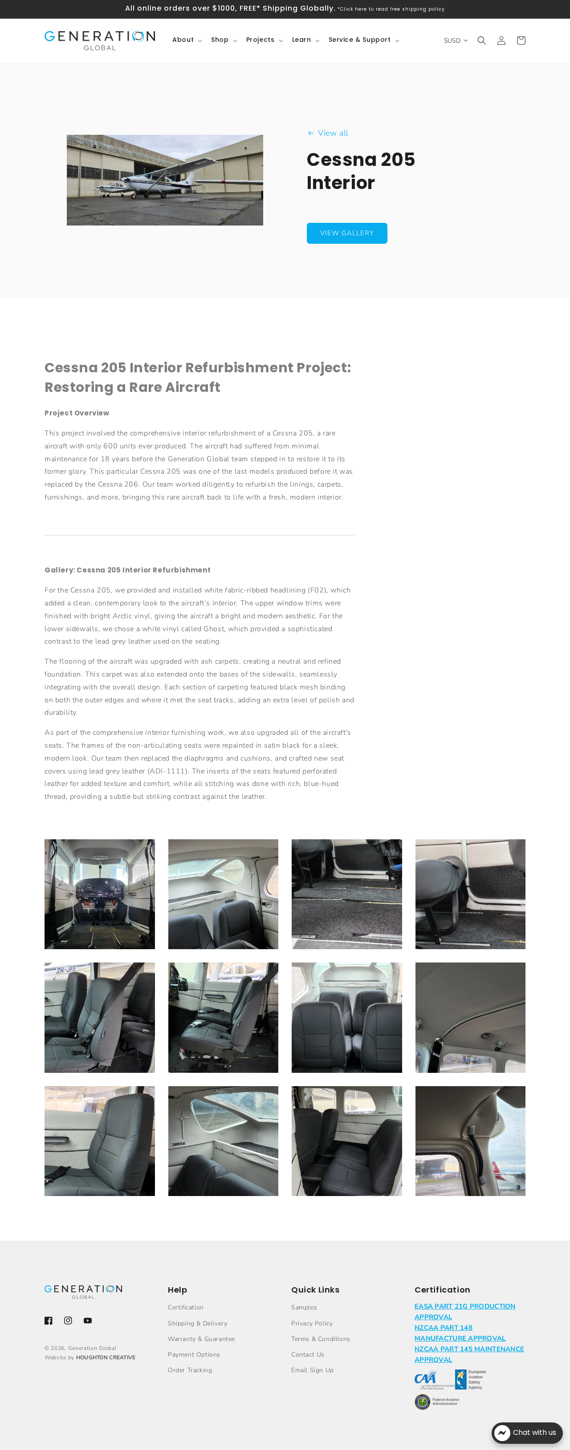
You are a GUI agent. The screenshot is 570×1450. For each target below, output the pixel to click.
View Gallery (347, 233)
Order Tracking (190, 1370)
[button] (186, 40)
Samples (304, 1307)
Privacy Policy (312, 1323)
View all (333, 133)
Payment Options (194, 1354)
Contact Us (308, 1354)
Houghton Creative (106, 1357)
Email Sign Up (312, 1370)
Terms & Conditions (320, 1339)
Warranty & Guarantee (201, 1339)
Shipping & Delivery (197, 1323)
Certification (186, 1307)
